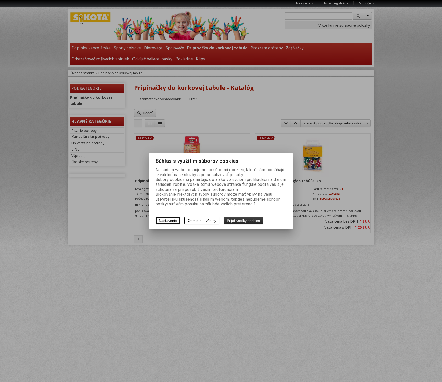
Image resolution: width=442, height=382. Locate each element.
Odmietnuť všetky (202, 220)
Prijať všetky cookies (243, 220)
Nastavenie (168, 220)
